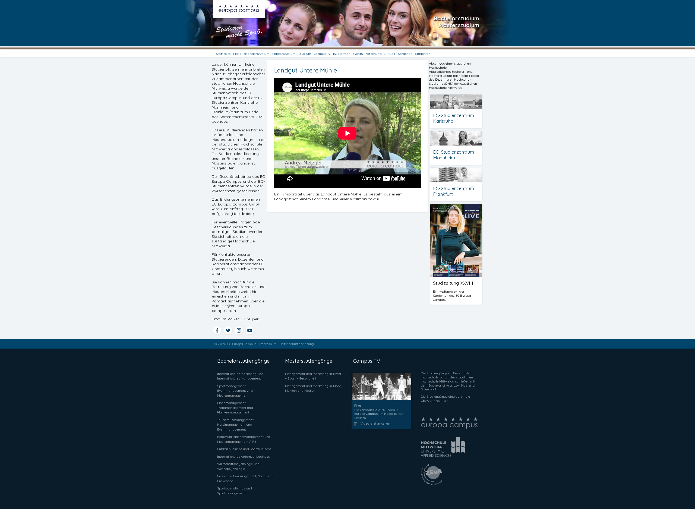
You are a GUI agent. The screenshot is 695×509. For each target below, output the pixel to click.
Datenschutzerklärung (297, 344)
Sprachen (405, 54)
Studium (304, 54)
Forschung (373, 54)
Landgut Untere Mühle (305, 70)
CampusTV (322, 54)
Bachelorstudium (257, 54)
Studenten (423, 54)
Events (358, 54)
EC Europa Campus (241, 344)
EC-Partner (341, 54)
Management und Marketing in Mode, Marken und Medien (313, 388)
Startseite (223, 54)
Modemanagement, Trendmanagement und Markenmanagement (235, 407)
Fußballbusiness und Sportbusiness (244, 449)
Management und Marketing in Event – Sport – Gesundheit (313, 376)
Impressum (268, 344)
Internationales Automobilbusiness (243, 456)
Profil (237, 54)
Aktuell (389, 54)
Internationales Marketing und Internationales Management (240, 376)
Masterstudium (284, 54)
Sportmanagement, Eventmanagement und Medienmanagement (235, 390)
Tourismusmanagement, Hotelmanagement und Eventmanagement (235, 424)
